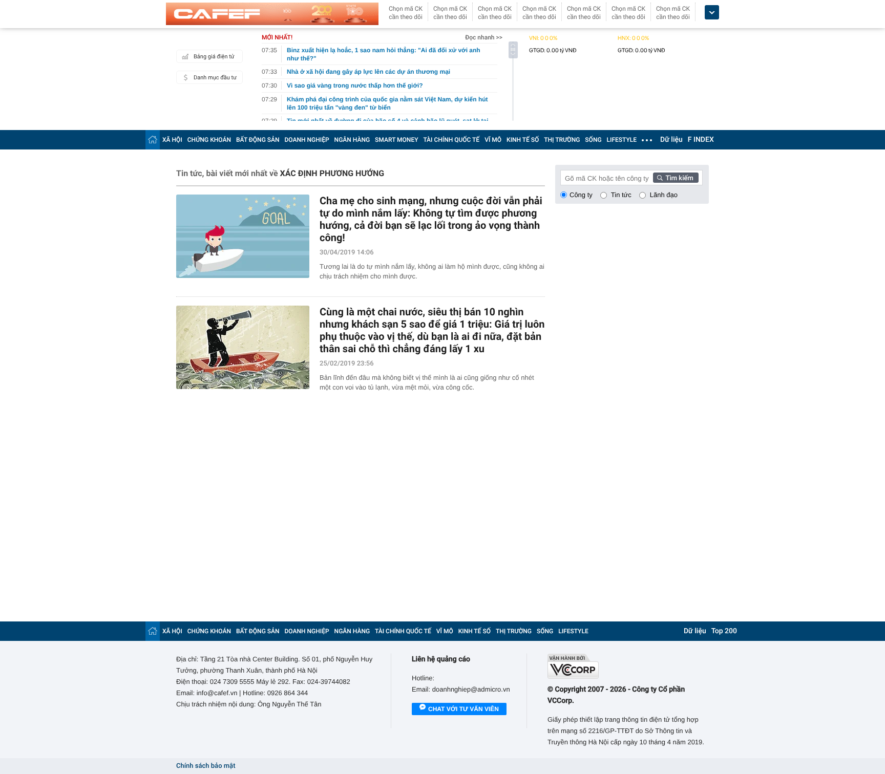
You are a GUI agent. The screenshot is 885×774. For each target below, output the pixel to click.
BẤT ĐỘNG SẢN (258, 139)
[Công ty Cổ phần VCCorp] (628, 666)
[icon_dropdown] (712, 12)
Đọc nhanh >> (483, 37)
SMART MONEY (396, 139)
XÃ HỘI (172, 139)
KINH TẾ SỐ (523, 139)
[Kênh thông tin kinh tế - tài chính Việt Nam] (272, 14)
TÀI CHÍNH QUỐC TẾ (451, 139)
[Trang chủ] (152, 139)
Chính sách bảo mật (205, 766)
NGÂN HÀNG (352, 139)
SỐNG (593, 139)
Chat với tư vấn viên (463, 709)
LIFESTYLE (622, 139)
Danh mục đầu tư (215, 77)
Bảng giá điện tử (214, 56)
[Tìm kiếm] (676, 178)
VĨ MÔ (492, 139)
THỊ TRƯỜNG (562, 139)
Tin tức (621, 195)
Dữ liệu (671, 140)
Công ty (581, 195)
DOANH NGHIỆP (307, 139)
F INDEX (701, 140)
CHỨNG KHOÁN (209, 139)
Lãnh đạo (664, 195)
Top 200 (724, 631)
